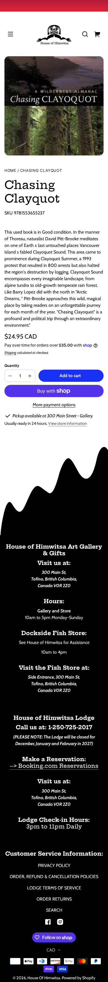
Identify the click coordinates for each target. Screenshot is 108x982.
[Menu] (10, 34)
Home (10, 170)
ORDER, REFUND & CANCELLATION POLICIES (54, 876)
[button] (85, 34)
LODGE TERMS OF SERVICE (54, 888)
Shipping (10, 353)
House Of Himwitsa (43, 977)
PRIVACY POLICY (54, 865)
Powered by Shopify (78, 977)
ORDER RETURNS (54, 899)
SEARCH (54, 910)
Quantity (11, 365)
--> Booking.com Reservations (54, 765)
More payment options (54, 404)
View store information (67, 423)
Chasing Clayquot (41, 170)
